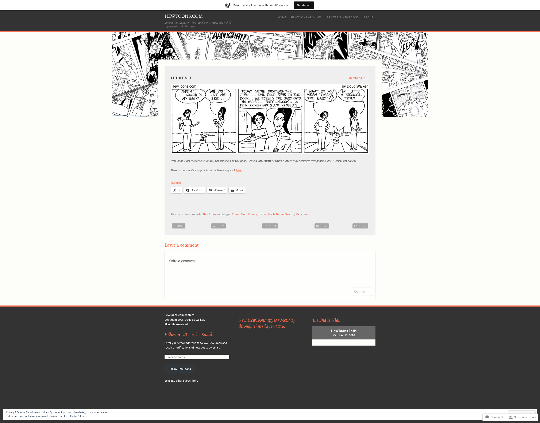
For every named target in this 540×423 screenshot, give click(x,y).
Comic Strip (239, 214)
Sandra (289, 214)
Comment (360, 291)
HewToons (209, 214)
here (239, 170)
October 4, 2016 (359, 78)
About (368, 17)
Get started (303, 5)
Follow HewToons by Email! (189, 334)
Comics (252, 214)
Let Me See (181, 77)
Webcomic (302, 214)
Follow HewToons (180, 369)
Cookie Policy (77, 416)
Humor (263, 214)
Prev (218, 226)
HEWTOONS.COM (184, 16)
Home (282, 17)
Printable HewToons (343, 17)
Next (321, 226)
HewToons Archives (306, 17)
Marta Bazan (276, 214)
